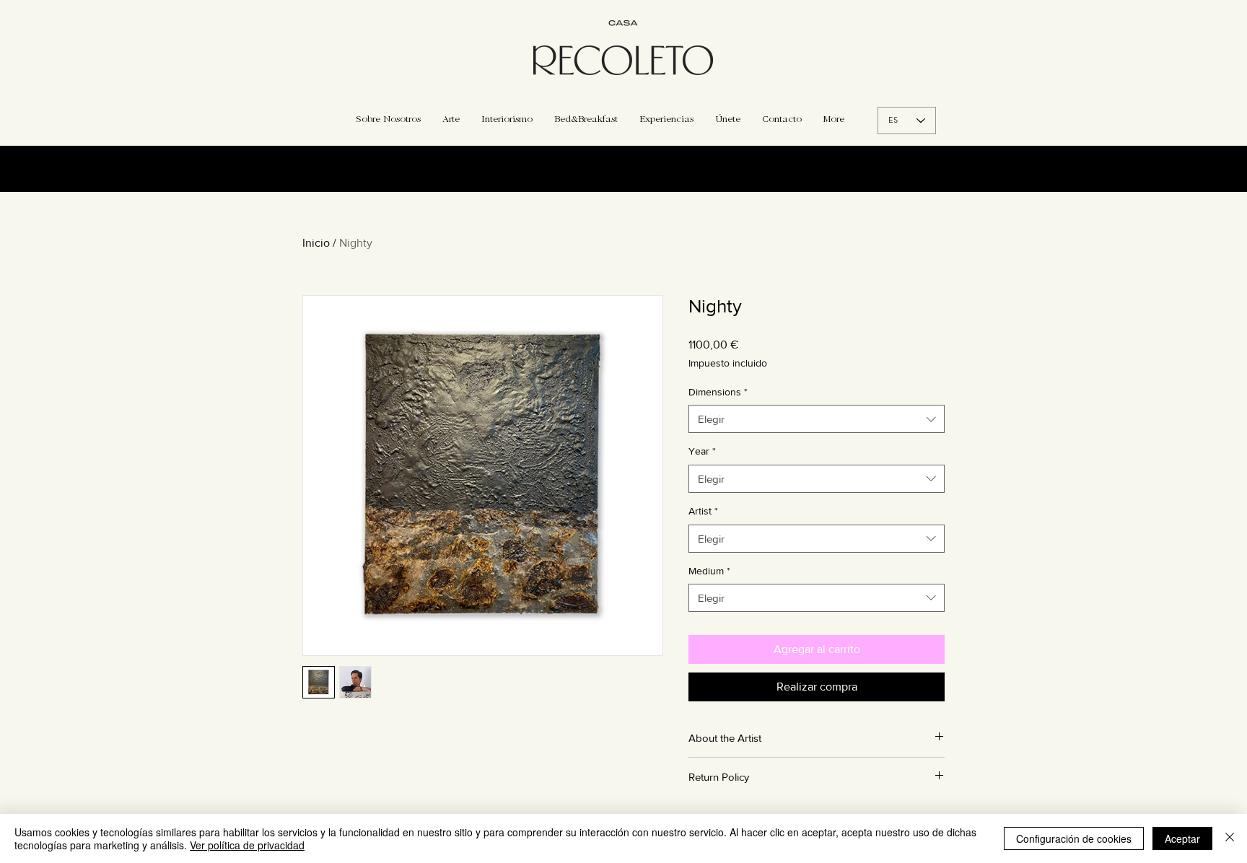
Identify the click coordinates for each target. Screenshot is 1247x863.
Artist (703, 511)
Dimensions (718, 392)
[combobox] (816, 419)
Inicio (316, 243)
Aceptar (1182, 838)
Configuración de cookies (1074, 838)
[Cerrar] (1229, 838)
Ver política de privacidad (247, 845)
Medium (709, 571)
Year (702, 451)
